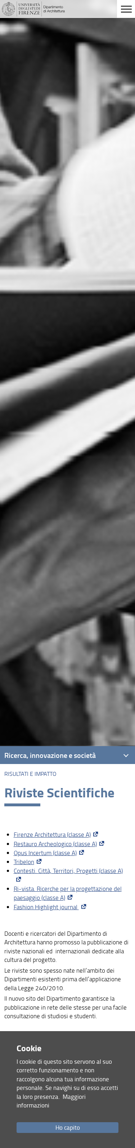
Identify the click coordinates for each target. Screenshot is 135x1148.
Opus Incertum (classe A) (45, 853)
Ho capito (67, 1127)
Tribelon (24, 862)
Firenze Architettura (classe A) (52, 834)
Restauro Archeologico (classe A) (55, 844)
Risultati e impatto (30, 774)
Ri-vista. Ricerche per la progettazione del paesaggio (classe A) (68, 893)
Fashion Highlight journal (46, 907)
